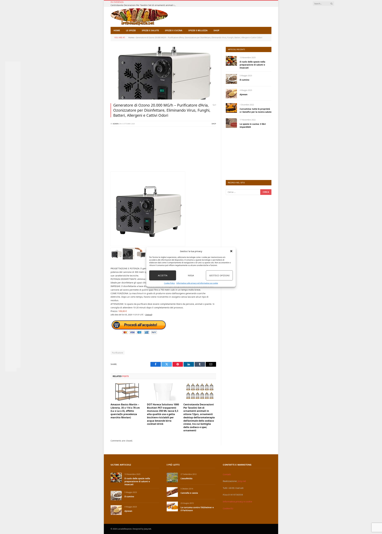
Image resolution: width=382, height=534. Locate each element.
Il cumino (244, 79)
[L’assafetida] (172, 477)
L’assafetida (186, 478)
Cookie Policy (169, 283)
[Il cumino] (231, 79)
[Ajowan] (231, 93)
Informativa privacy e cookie (237, 501)
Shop (216, 30)
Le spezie (131, 30)
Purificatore (117, 352)
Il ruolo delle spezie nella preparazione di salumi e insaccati (252, 64)
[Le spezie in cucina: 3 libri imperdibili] (231, 123)
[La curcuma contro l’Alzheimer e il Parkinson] (172, 506)
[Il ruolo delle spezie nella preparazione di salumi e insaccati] (231, 61)
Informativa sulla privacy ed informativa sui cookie (197, 283)
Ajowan (243, 94)
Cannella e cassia (189, 492)
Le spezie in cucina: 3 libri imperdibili (253, 125)
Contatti (227, 474)
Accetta (162, 275)
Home (117, 30)
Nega (191, 275)
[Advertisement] (163, 150)
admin (115, 124)
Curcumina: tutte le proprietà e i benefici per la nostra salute (255, 110)
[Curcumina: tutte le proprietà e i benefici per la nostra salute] (231, 108)
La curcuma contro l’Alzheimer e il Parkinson (197, 509)
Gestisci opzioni (219, 275)
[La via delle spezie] (139, 17)
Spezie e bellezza (198, 30)
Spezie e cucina (173, 30)
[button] (231, 251)
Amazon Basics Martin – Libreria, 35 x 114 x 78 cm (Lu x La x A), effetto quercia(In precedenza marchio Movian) (125, 411)
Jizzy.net (242, 481)
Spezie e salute (150, 30)
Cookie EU (228, 508)
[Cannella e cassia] (172, 492)
